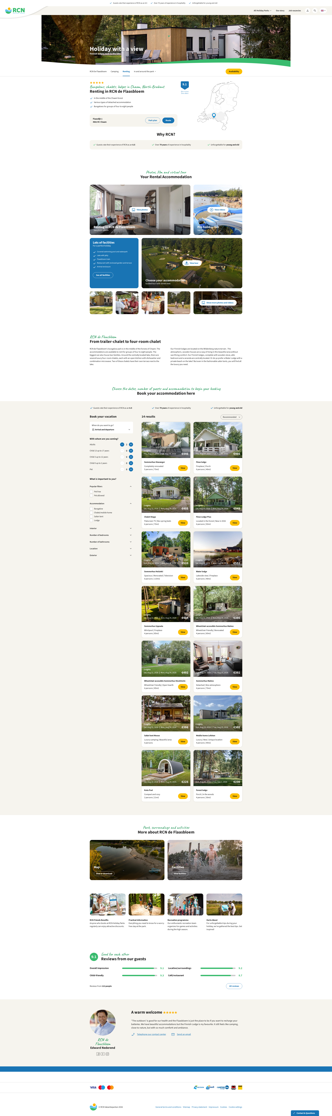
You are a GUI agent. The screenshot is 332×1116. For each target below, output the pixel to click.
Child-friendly (97, 975)
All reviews (234, 986)
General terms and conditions (168, 1107)
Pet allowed (99, 495)
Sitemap (186, 1107)
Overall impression (99, 968)
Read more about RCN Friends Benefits (108, 918)
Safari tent (98, 516)
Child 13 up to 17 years (99, 450)
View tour (194, 263)
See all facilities (103, 275)
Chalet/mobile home (103, 512)
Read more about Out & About (224, 918)
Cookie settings (235, 1107)
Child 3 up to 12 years (99, 457)
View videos (220, 209)
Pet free (97, 491)
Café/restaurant (176, 975)
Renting (126, 71)
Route (168, 120)
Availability (234, 71)
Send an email (184, 1034)
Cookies (223, 1107)
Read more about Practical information (146, 918)
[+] (131, 444)
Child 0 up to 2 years (98, 463)
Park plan (152, 120)
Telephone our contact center (151, 1034)
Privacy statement (199, 1107)
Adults (92, 444)
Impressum (214, 1107)
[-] (122, 444)
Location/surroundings (179, 968)
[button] (101, 302)
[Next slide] (188, 440)
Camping (115, 71)
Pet (91, 469)
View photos (142, 209)
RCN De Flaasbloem (98, 71)
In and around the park (145, 73)
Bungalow (98, 508)
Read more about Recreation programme (185, 918)
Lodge (97, 520)
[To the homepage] (15, 11)
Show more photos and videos (219, 302)
